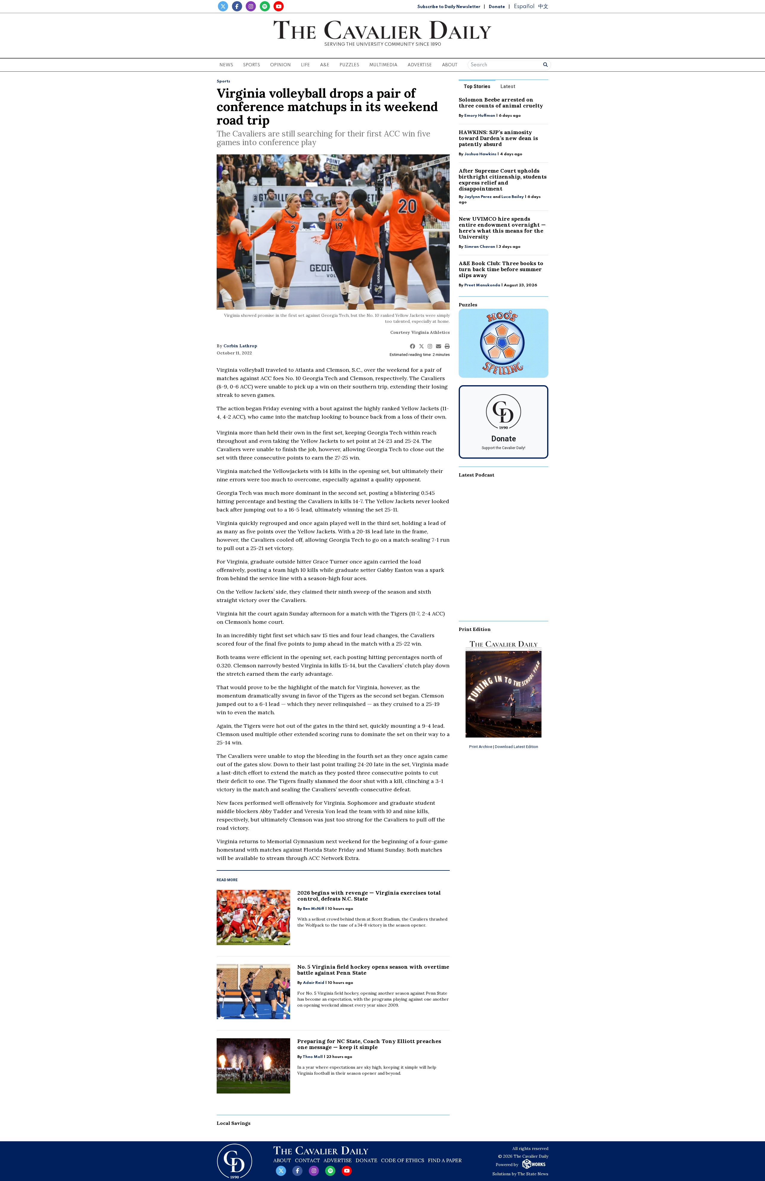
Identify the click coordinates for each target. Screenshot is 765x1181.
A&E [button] (324, 65)
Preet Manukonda (482, 285)
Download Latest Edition (516, 746)
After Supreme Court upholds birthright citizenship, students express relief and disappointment (503, 179)
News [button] (226, 65)
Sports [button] (251, 65)
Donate (497, 7)
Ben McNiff (313, 909)
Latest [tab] (508, 86)
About (282, 1160)
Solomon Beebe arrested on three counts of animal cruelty (501, 102)
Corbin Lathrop (240, 345)
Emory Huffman (479, 116)
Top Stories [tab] (477, 86)
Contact (307, 1160)
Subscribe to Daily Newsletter (448, 7)
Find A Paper (445, 1160)
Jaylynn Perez (478, 197)
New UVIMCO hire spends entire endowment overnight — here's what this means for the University (502, 227)
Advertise (420, 65)
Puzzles (349, 65)
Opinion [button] (280, 65)
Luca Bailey (512, 197)
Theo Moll (313, 1057)
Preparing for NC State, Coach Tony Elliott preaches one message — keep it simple (369, 1044)
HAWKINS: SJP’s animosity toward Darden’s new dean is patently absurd (498, 138)
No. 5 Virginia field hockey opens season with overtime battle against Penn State (373, 969)
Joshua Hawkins (480, 154)
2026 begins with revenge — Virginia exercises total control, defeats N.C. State (369, 895)
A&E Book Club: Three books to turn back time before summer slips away (501, 269)
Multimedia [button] (383, 65)
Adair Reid (313, 983)
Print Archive (480, 746)
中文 (543, 6)
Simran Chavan (479, 247)
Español (524, 6)
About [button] (450, 65)
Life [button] (305, 65)
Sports (223, 81)
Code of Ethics (402, 1160)
